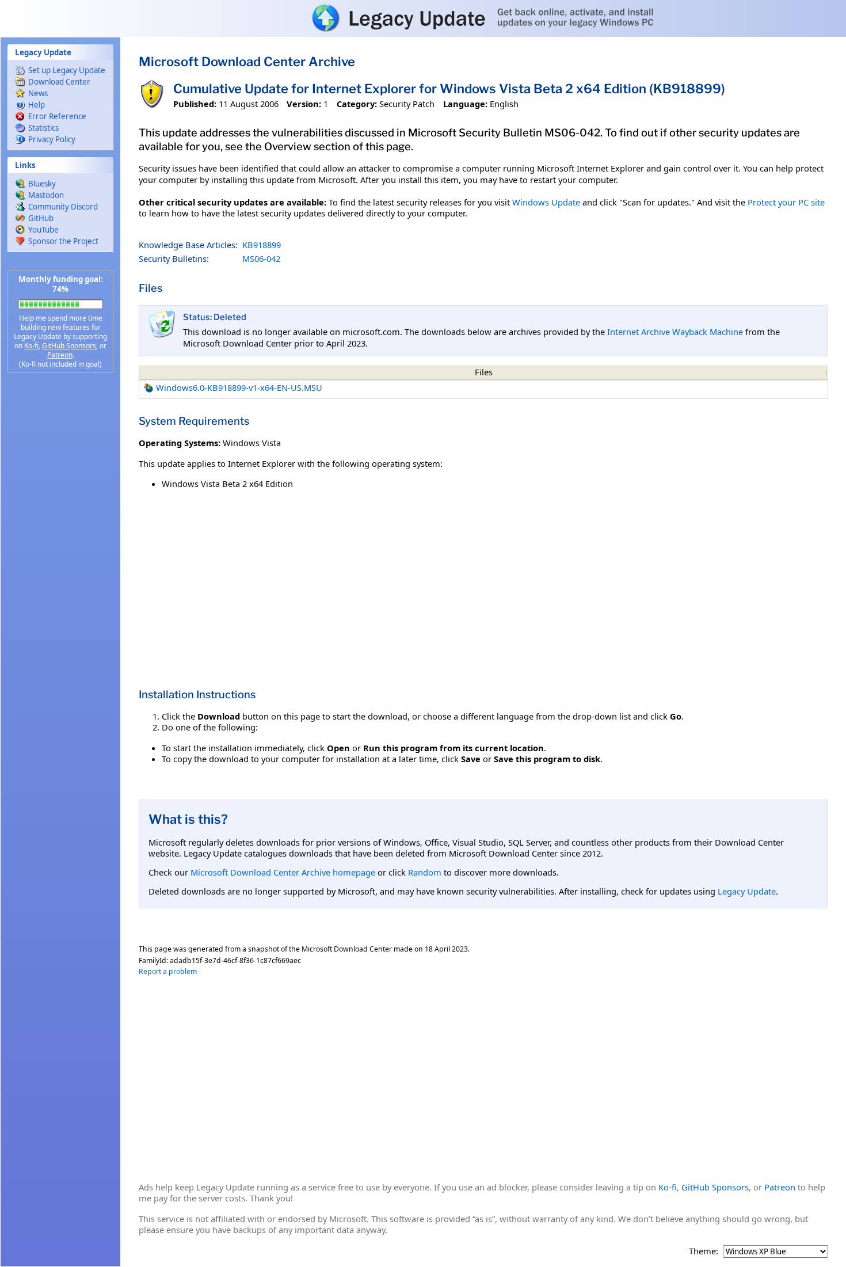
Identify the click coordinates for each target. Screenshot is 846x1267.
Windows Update (546, 202)
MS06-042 (261, 258)
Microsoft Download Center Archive (247, 61)
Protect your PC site (786, 202)
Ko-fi (31, 346)
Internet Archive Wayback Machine (675, 331)
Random (424, 872)
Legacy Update (747, 891)
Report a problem (168, 971)
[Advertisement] (60, 564)
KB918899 (261, 244)
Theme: (703, 1251)
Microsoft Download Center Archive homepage (282, 872)
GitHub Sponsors (69, 346)
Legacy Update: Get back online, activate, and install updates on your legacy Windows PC (423, 18)
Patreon (60, 355)
